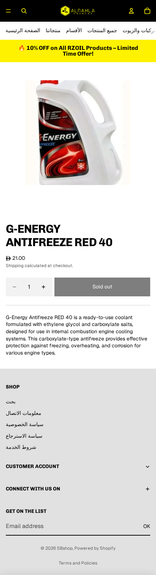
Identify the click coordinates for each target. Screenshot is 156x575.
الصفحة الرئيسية (22, 30)
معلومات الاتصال (23, 413)
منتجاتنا (53, 30)
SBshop (65, 548)
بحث (11, 401)
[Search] (24, 11)
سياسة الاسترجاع (24, 436)
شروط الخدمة (21, 447)
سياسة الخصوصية (25, 424)
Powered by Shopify (94, 548)
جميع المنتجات (102, 30)
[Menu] (8, 11)
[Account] (131, 11)
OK (146, 526)
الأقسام (74, 30)
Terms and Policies (78, 563)
